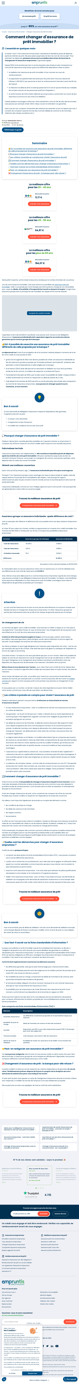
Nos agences (6, 1298)
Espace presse (7, 1304)
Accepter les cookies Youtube (39, 313)
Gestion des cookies (47, 1304)
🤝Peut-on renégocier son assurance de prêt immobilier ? (33, 170)
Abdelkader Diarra (14, 121)
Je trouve (43, 1214)
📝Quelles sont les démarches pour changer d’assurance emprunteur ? (39, 163)
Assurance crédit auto (48, 1242)
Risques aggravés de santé (11, 1250)
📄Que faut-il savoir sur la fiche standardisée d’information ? (34, 167)
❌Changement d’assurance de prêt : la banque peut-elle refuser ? (37, 173)
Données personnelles (47, 1298)
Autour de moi (60, 1214)
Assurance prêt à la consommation (53, 1239)
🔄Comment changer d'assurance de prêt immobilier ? (32, 160)
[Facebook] (43, 1346)
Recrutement (6, 1307)
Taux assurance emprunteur (11, 1242)
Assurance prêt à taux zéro (50, 1247)
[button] (4, 1379)
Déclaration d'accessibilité (49, 1292)
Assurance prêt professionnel (51, 1250)
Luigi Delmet (15, 123)
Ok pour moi (32, 1373)
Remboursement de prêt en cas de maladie (17, 1263)
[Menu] (3, 3)
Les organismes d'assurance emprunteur (15, 1265)
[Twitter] (47, 1346)
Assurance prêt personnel (49, 1245)
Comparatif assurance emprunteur (14, 1247)
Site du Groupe (7, 1295)
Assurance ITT (6, 1271)
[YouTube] (56, 1346)
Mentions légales (45, 1295)
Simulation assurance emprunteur (13, 1239)
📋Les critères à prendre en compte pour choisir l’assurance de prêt (37, 157)
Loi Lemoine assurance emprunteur (14, 1268)
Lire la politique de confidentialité (13, 1367)
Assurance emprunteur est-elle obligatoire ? (17, 1260)
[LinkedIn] (52, 1346)
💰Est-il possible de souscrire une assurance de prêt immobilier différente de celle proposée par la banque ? (40, 149)
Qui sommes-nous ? (9, 1292)
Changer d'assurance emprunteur (13, 1245)
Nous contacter (7, 1301)
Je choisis (12, 1373)
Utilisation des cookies (47, 1301)
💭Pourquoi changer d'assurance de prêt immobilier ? (31, 154)
